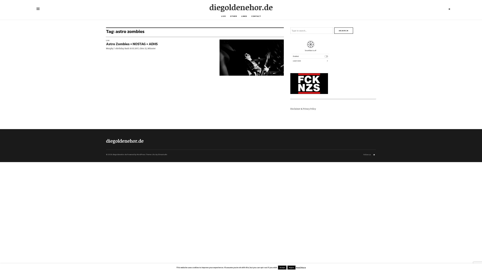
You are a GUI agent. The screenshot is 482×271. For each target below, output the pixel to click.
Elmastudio (162, 154)
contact (256, 16)
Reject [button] (291, 267)
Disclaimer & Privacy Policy (303, 108)
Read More (301, 267)
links (244, 16)
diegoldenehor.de (241, 7)
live (223, 16)
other (233, 16)
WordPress (141, 154)
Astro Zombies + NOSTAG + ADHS (132, 44)
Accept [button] (282, 267)
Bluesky (449, 8)
